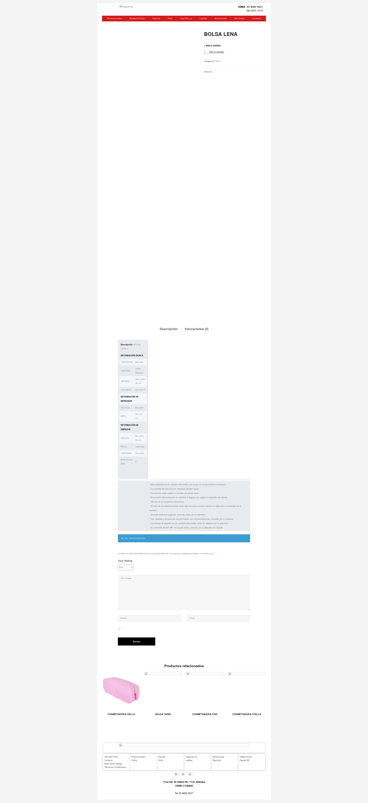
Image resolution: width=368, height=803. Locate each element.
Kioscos (156, 19)
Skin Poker (239, 19)
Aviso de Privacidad (113, 764)
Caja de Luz (186, 19)
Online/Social (246, 757)
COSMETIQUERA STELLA (246, 714)
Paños (134, 760)
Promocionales (114, 19)
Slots (170, 19)
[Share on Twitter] (218, 72)
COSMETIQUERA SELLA (121, 714)
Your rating (125, 561)
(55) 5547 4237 (111, 757)
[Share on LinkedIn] (222, 72)
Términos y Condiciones (115, 767)
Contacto (256, 19)
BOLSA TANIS (163, 714)
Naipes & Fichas (137, 19)
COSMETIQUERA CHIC (205, 714)
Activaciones (221, 19)
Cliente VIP (244, 760)
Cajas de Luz (191, 757)
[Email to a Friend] (236, 72)
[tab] (169, 329)
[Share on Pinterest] (232, 72)
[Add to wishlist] (136, 676)
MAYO (218, 61)
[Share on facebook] (214, 72)
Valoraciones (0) (196, 328)
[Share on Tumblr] (225, 72)
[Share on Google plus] (229, 72)
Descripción (169, 328)
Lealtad (203, 19)
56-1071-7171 (255, 10)
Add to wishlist (213, 45)
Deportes (217, 760)
